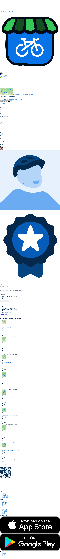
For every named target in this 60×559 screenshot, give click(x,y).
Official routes (4, 501)
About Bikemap (4, 511)
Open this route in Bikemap (4, 301)
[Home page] (30, 5)
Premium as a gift (5, 510)
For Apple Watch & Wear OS (6, 496)
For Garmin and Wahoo (5, 497)
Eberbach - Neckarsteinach (6, 362)
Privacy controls (4, 555)
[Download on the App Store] (30, 525)
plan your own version (9, 297)
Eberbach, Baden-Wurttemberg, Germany (16, 99)
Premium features (10, 11)
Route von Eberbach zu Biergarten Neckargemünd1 (10, 415)
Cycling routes (4, 502)
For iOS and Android (5, 495)
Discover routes (5, 104)
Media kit (3, 513)
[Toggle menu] (6, 76)
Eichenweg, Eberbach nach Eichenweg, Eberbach (10, 380)
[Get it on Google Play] (30, 542)
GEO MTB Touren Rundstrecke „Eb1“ (8, 397)
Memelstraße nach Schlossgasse (7, 327)
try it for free (15, 309)
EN (1, 73)
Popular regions (4, 503)
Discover (1, 11)
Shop (2, 505)
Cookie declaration (5, 556)
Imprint (3, 557)
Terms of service (4, 553)
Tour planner (4, 494)
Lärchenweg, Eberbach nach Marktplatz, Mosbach (10, 432)
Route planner (5, 11)
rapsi (1, 284)
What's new (4, 504)
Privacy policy (4, 554)
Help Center (4, 512)
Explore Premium (4, 509)
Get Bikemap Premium (3, 314)
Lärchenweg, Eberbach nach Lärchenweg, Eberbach (10, 450)
